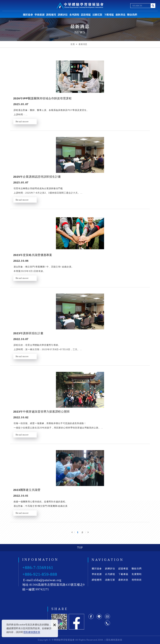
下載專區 (109, 14)
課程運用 (51, 14)
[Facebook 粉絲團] (76, 621)
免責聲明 (137, 574)
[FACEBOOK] (91, 616)
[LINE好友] (99, 616)
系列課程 (74, 14)
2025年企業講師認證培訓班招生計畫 (80, 171)
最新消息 (120, 14)
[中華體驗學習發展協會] (80, 5)
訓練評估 (63, 14)
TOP (80, 547)
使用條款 (137, 579)
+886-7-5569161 (37, 567)
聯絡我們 (132, 14)
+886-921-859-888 (39, 574)
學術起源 (40, 14)
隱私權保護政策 (31, 632)
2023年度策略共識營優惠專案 (80, 249)
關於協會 (28, 14)
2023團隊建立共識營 (80, 484)
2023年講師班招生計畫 (80, 327)
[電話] (107, 623)
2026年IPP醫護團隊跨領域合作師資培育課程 (80, 93)
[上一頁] (73, 532)
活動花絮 (97, 14)
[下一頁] (87, 532)
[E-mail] (107, 616)
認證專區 (86, 14)
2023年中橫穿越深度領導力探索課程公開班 (80, 406)
